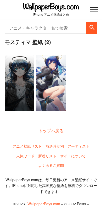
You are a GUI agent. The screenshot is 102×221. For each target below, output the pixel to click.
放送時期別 (55, 146)
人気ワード (25, 155)
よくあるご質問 (51, 165)
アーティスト (78, 146)
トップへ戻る (51, 131)
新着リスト (47, 155)
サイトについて (73, 155)
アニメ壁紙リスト (27, 146)
